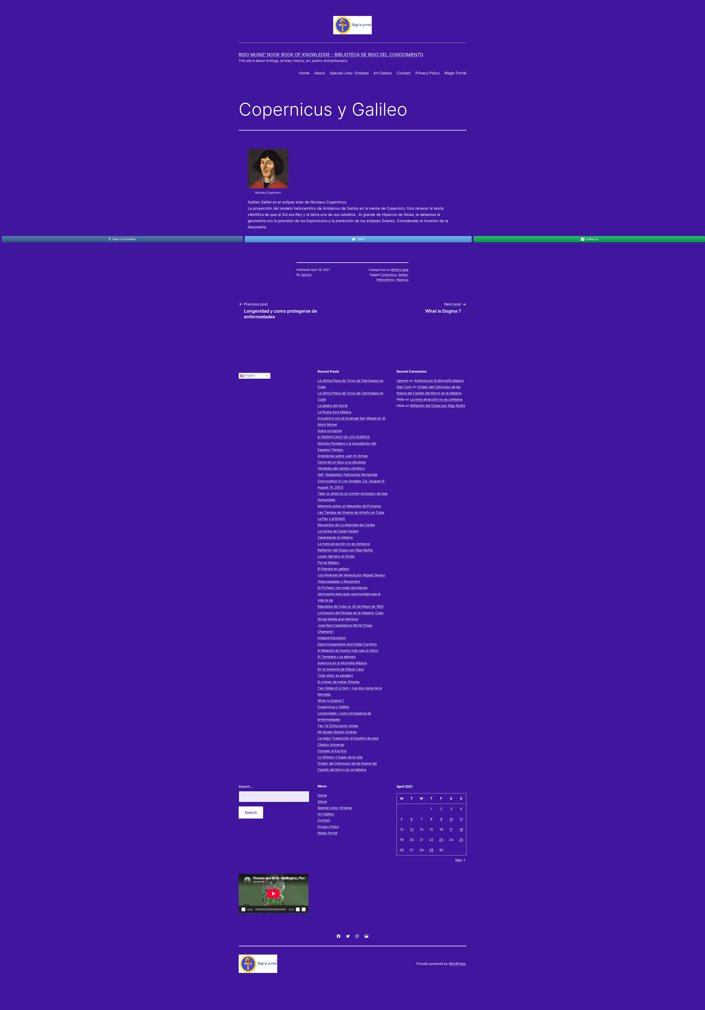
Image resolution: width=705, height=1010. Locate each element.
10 (451, 819)
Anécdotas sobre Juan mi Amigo (343, 456)
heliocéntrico (386, 279)
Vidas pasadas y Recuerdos (339, 581)
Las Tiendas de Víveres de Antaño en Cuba (351, 512)
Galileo (403, 274)
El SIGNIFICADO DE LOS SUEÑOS (344, 437)
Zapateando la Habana (335, 537)
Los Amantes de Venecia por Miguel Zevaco (351, 575)
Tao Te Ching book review (338, 726)
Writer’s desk (399, 269)
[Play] (243, 909)
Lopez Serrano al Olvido (336, 556)
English (249, 375)
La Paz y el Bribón (331, 519)
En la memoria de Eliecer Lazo (341, 669)
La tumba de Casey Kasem (338, 531)
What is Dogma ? (331, 701)
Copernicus (389, 274)
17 (451, 829)
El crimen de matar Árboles (338, 682)
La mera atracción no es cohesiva (344, 544)
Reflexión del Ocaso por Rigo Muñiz (345, 550)
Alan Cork (404, 387)
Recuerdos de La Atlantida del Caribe (346, 525)
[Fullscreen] (304, 909)
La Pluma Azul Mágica (334, 412)
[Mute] (298, 909)
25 (461, 840)
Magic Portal (455, 73)
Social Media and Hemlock (338, 619)
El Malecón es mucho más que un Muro (348, 650)
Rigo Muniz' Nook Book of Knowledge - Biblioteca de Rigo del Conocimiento (331, 54)
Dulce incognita (330, 431)
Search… (246, 786)
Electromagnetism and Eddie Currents (347, 644)
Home (304, 73)
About (319, 73)
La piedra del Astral (332, 406)
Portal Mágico (328, 562)
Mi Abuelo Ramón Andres (337, 732)
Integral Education (332, 638)
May (458, 860)
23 (441, 840)
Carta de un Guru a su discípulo (342, 462)
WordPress (457, 964)
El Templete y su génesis (337, 657)
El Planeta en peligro (333, 569)
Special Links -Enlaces (349, 73)
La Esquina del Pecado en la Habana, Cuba (350, 613)
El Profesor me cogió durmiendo (343, 588)
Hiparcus (402, 279)
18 (461, 829)
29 (431, 850)
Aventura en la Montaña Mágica (342, 663)
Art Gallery (382, 73)
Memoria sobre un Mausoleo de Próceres (349, 506)
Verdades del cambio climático (341, 468)
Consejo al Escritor (332, 751)
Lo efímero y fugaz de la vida (340, 757)
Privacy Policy (427, 73)
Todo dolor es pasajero (335, 675)
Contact (404, 73)
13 (411, 829)
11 (461, 819)
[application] (273, 893)
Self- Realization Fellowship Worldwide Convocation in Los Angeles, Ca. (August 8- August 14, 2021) (351, 481)
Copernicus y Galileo (333, 707)
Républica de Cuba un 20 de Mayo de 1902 (351, 606)
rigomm (306, 274)
